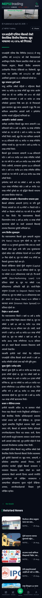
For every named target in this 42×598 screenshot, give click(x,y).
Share (36, 28)
